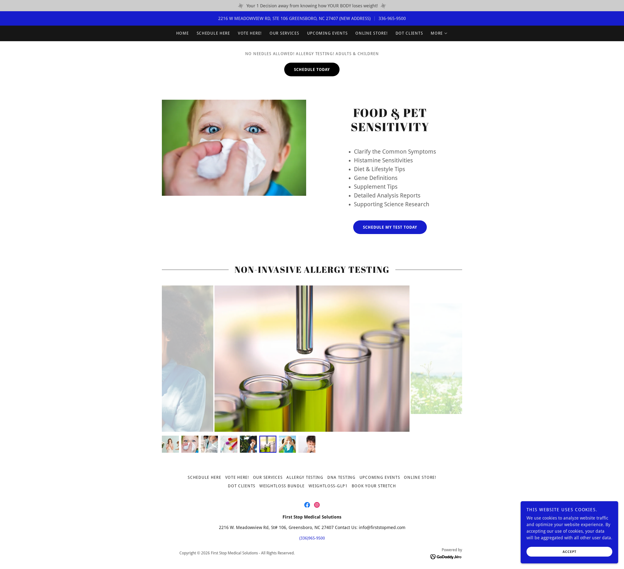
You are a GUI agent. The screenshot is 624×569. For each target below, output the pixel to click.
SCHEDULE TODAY (312, 69)
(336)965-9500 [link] (312, 538)
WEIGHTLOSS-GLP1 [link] (328, 486)
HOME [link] (182, 33)
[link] (307, 505)
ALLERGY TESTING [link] (304, 477)
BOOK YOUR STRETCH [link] (374, 486)
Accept (569, 551)
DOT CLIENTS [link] (409, 33)
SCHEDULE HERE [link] (213, 33)
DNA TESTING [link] (341, 477)
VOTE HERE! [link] (250, 33)
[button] (439, 33)
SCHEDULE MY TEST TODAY (390, 227)
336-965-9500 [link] (392, 18)
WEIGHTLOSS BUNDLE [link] (282, 486)
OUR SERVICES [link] (284, 33)
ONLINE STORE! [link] (371, 33)
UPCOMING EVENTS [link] (327, 33)
